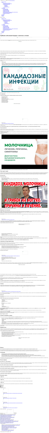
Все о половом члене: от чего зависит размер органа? (6, 420)
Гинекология (6, 6)
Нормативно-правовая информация (7, 12)
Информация (3, 8)
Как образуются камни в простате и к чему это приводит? (10, 407)
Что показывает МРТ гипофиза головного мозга (8, 430)
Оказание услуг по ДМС (6, 27)
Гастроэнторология (7, 23)
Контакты (3, 15)
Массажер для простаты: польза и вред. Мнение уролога (7, 417)
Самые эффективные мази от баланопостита (5, 416)
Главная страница (4, 18)
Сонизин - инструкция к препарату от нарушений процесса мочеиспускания (11, 291)
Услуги (2, 2)
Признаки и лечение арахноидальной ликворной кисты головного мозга (11, 425)
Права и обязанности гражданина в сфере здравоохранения (10, 28)
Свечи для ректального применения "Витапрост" (8, 123)
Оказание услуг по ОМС (6, 11)
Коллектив (3, 14)
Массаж (4, 7)
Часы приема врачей (5, 9)
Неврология (6, 21)
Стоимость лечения (5, 25)
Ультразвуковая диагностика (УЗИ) (7, 3)
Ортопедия (6, 5)
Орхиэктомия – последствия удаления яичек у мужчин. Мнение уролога (9, 421)
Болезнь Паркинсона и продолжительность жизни (8, 426)
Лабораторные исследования (6, 19)
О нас (4, 30)
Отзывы (3, 32)
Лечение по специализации (6, 4)
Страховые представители (6, 13)
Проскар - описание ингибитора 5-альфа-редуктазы (8, 219)
